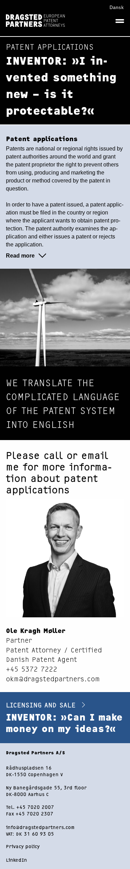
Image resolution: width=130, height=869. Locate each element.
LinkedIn (16, 860)
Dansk (117, 7)
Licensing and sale (42, 704)
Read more (20, 256)
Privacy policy (23, 846)
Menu (119, 21)
